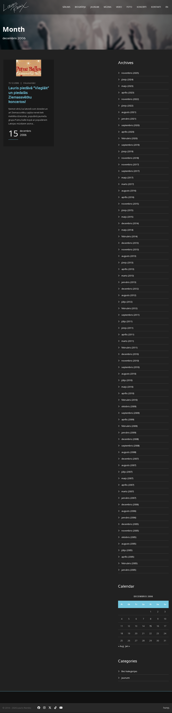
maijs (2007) (127, 478)
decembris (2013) (130, 242)
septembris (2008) (130, 445)
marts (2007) (127, 491)
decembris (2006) (130, 504)
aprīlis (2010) (127, 393)
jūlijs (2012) (126, 301)
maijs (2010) (127, 386)
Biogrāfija (80, 7)
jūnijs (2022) (127, 105)
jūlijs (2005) (126, 550)
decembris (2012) (130, 288)
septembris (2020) (130, 125)
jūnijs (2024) (127, 79)
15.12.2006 (13, 82)
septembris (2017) (130, 171)
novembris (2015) (130, 203)
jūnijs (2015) (127, 210)
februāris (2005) (129, 563)
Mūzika (107, 7)
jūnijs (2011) (127, 327)
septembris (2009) (130, 412)
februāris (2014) (129, 236)
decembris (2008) (130, 439)
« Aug (121, 646)
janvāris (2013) (128, 282)
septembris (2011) (130, 314)
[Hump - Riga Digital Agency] (166, 707)
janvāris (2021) (128, 118)
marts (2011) (127, 341)
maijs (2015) (127, 216)
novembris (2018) (130, 157)
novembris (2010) (130, 360)
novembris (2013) (130, 249)
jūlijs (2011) (126, 321)
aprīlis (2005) (127, 556)
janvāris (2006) (128, 517)
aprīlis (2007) (127, 484)
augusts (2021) (128, 112)
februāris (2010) (129, 399)
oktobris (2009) (128, 406)
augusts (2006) (128, 510)
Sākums (66, 7)
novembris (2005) (130, 530)
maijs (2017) (127, 177)
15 (150, 626)
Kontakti (156, 7)
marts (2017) (127, 184)
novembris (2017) (130, 164)
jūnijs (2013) (127, 262)
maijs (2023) (127, 86)
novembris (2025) (130, 72)
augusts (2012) (128, 295)
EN (167, 7)
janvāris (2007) (128, 497)
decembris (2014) (130, 223)
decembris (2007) (130, 458)
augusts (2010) (128, 373)
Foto (129, 7)
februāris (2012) (129, 308)
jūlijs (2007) (126, 471)
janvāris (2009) (128, 432)
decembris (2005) (130, 524)
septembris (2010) (130, 367)
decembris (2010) (130, 354)
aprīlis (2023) (127, 92)
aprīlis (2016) (127, 197)
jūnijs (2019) (127, 151)
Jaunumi (95, 7)
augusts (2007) (128, 465)
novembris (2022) (130, 99)
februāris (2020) (129, 138)
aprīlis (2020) (127, 131)
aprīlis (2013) (127, 269)
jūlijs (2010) (126, 380)
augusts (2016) (128, 190)
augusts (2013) (128, 256)
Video (119, 7)
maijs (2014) (127, 229)
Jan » (127, 646)
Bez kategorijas (129, 671)
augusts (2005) (128, 543)
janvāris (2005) (128, 569)
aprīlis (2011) (127, 334)
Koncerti (141, 7)
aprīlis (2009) (127, 419)
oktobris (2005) (128, 537)
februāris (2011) (129, 347)
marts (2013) (127, 275)
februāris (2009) (129, 425)
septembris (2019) (130, 144)
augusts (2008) (128, 452)
